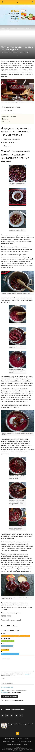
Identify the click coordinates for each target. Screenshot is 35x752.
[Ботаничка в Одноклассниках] (2, 715)
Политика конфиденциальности (14, 744)
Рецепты (3, 28)
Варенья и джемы (11, 28)
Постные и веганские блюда (9, 635)
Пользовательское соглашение (23, 741)
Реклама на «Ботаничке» (8, 741)
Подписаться (4, 692)
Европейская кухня (7, 646)
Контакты (26, 744)
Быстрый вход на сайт (7, 687)
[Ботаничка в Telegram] (11, 715)
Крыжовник (10, 641)
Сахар (3, 641)
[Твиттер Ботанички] (16, 715)
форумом (27, 674)
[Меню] (2, 2)
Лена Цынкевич (4, 52)
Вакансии (26, 738)
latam (8, 616)
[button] (32, 2)
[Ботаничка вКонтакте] (7, 715)
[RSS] (21, 715)
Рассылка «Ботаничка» (17, 738)
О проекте (7, 738)
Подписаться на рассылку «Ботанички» (13, 700)
